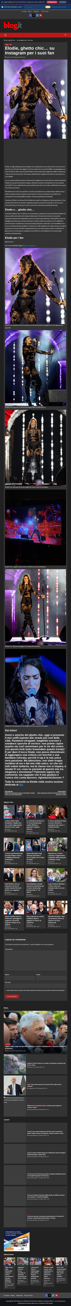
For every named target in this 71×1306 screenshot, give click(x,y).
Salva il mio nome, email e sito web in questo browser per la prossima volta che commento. (36, 990)
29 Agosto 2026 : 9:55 (39, 1067)
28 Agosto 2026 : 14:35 (44, 1199)
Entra (47, 7)
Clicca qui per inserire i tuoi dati (58, 6)
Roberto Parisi (35, 1280)
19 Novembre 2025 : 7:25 (55, 926)
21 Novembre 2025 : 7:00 (11, 928)
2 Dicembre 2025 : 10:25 (11, 830)
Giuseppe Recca (32, 1088)
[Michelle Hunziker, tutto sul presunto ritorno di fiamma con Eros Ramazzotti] (57, 907)
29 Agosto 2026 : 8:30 (44, 1135)
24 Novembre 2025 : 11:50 (33, 896)
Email (38, 974)
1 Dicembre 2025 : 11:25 (55, 830)
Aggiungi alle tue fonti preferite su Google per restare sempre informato (26, 2)
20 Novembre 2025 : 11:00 (33, 926)
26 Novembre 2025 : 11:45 (55, 863)
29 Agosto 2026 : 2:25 (44, 1156)
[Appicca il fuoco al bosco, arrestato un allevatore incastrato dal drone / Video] (15, 1064)
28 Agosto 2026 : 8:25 (44, 1220)
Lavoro (28, 1129)
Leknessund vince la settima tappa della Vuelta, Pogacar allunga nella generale (35, 1273)
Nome (7, 974)
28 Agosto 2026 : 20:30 (44, 1177)
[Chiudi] (69, 2)
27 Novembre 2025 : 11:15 (33, 863)
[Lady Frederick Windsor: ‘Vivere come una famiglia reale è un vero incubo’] (57, 875)
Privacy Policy (44, 11)
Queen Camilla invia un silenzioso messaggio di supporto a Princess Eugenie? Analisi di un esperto (13, 921)
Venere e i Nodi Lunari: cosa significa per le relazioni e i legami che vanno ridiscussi (48, 1273)
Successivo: (51, 793)
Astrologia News (48, 1263)
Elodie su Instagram (28, 245)
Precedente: (20, 793)
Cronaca (29, 1061)
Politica (29, 1082)
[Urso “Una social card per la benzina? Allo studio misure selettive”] (15, 1085)
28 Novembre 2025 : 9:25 (11, 863)
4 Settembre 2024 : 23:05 (19, 57)
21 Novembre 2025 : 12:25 (55, 894)
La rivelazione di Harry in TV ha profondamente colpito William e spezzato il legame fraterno (35, 825)
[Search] (65, 34)
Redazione (36, 11)
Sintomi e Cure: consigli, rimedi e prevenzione (37, 1103)
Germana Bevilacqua (33, 1109)
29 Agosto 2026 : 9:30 (42, 1088)
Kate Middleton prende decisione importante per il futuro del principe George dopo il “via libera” (35, 888)
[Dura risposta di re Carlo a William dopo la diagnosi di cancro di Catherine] (35, 907)
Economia (8, 1044)
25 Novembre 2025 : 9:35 (11, 894)
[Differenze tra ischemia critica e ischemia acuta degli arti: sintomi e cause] (15, 1107)
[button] (5, 35)
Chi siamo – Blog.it (27, 11)
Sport (33, 1263)
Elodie (7, 44)
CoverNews (41, 1303)
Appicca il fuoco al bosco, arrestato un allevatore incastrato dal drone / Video (22, 1273)
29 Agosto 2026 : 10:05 (20, 1050)
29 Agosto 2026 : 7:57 (44, 1109)
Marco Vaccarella (10, 1050)
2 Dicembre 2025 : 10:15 (33, 833)
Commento (9, 949)
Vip (10, 44)
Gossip (7, 816)
